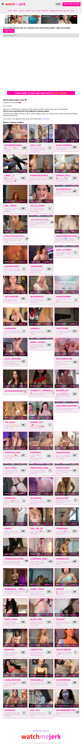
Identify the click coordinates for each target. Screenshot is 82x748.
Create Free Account (71, 4)
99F (24, 148)
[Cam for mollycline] (67, 486)
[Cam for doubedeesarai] (15, 133)
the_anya (10, 422)
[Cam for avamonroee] (67, 668)
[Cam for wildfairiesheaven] (67, 224)
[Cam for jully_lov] (41, 133)
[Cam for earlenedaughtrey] (67, 402)
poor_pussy (63, 468)
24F (50, 561)
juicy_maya (11, 468)
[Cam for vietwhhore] (15, 285)
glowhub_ (36, 498)
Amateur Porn (37, 731)
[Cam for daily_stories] (67, 246)
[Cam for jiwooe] (67, 577)
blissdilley (62, 390)
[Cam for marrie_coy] (41, 410)
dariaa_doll (63, 175)
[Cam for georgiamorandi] (15, 379)
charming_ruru (39, 558)
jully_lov (35, 145)
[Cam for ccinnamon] (41, 254)
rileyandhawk (64, 358)
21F (52, 222)
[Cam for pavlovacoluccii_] (15, 224)
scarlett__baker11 (41, 390)
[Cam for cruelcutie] (41, 638)
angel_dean (37, 589)
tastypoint (62, 328)
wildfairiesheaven (66, 236)
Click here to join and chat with (41, 93)
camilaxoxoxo (13, 680)
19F (27, 239)
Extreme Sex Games (55, 11)
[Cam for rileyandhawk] (67, 347)
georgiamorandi (14, 391)
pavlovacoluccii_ (14, 236)
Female (15, 11)
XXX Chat (67, 11)
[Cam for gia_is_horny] (41, 194)
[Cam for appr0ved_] (15, 486)
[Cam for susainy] (67, 607)
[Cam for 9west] (15, 517)
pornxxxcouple (39, 175)
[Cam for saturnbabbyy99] (67, 698)
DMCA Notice (51, 743)
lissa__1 (9, 175)
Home (10, 11)
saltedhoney (12, 266)
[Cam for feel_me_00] (41, 517)
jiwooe (60, 589)
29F (23, 208)
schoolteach (63, 189)
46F (74, 191)
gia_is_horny (37, 205)
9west (8, 528)
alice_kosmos (64, 145)
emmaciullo (37, 680)
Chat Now (8, 31)
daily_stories (63, 250)
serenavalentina (14, 558)
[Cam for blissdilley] (67, 379)
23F (74, 178)
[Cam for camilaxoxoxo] (15, 668)
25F (77, 712)
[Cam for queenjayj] (15, 698)
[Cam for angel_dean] (41, 577)
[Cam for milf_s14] (41, 698)
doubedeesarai (13, 145)
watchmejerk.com (40, 743)
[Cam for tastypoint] (67, 317)
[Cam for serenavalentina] (15, 547)
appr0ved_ (10, 498)
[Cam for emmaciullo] (41, 668)
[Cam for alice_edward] (15, 347)
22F (23, 299)
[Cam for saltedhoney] (15, 254)
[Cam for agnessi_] (41, 317)
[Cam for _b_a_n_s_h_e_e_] (41, 216)
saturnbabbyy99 (65, 710)
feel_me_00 (36, 528)
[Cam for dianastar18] (67, 441)
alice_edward (13, 358)
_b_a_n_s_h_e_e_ (39, 219)
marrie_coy (36, 422)
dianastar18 (63, 452)
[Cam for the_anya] (15, 410)
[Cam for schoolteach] (67, 186)
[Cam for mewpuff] (15, 638)
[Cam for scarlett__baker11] (41, 379)
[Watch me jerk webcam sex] (15, 4)
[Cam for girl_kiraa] (15, 194)
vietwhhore (11, 296)
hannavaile (62, 558)
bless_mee (36, 619)
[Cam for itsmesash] (67, 517)
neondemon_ (37, 296)
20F (23, 178)
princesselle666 (39, 468)
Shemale (28, 11)
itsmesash (62, 528)
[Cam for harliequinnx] (67, 285)
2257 (59, 743)
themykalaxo (12, 452)
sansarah (10, 328)
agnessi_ (35, 328)
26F (23, 425)
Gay (33, 11)
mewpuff (10, 649)
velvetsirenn (63, 649)
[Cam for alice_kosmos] (67, 133)
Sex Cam (46, 731)
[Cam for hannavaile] (67, 547)
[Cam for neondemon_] (41, 285)
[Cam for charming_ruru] (41, 547)
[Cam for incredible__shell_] (15, 577)
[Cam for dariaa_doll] (67, 164)
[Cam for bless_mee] (41, 607)
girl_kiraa (10, 205)
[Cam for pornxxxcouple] (41, 164)
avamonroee (63, 680)
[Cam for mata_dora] (15, 607)
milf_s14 (35, 710)
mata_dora (11, 619)
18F (49, 331)
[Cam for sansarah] (15, 317)
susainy (60, 619)
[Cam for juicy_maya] (15, 464)
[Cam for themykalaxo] (15, 441)
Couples (21, 11)
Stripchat (44, 11)
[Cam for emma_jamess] (41, 339)
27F (51, 178)
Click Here (45, 119)
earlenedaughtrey (67, 406)
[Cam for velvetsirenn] (67, 638)
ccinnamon (36, 266)
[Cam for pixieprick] (41, 441)
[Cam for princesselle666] (41, 464)
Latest (38, 11)
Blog (72, 11)
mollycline (62, 498)
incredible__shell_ (15, 589)
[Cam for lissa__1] (15, 164)
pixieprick (35, 452)
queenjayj (10, 710)
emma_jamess (37, 342)
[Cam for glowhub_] (41, 486)
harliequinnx (63, 296)
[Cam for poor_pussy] (67, 464)
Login (58, 4)
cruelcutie (36, 649)
